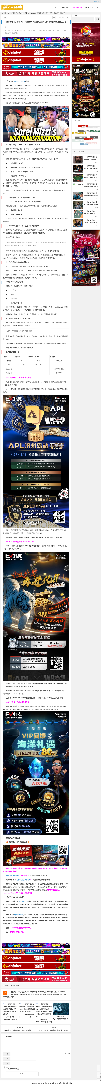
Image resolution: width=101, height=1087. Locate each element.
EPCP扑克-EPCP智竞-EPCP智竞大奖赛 (53, 1083)
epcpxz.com (18, 914)
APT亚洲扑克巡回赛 (92, 137)
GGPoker (79, 133)
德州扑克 (87, 143)
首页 (56, 7)
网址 (6, 1064)
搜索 (76, 15)
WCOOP (80, 141)
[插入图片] (67, 1053)
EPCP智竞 (50, 992)
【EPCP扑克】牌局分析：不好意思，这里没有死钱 (91, 177)
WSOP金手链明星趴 (87, 129)
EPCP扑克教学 (89, 7)
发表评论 (61, 17)
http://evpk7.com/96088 (11, 893)
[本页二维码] (98, 1080)
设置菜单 (96, 1)
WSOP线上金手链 (84, 126)
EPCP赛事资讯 (65, 7)
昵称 (7, 1054)
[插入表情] (63, 1053)
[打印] (54, 17)
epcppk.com (23, 901)
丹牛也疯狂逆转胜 (23, 880)
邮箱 (7, 1059)
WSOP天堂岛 (84, 137)
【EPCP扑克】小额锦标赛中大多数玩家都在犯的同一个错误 (91, 195)
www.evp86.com (19, 81)
